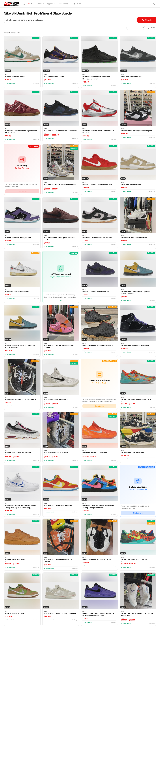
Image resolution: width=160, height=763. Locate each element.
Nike (6, 74)
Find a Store (138, 513)
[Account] (153, 3)
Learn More (22, 191)
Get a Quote (99, 406)
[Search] (24, 4)
